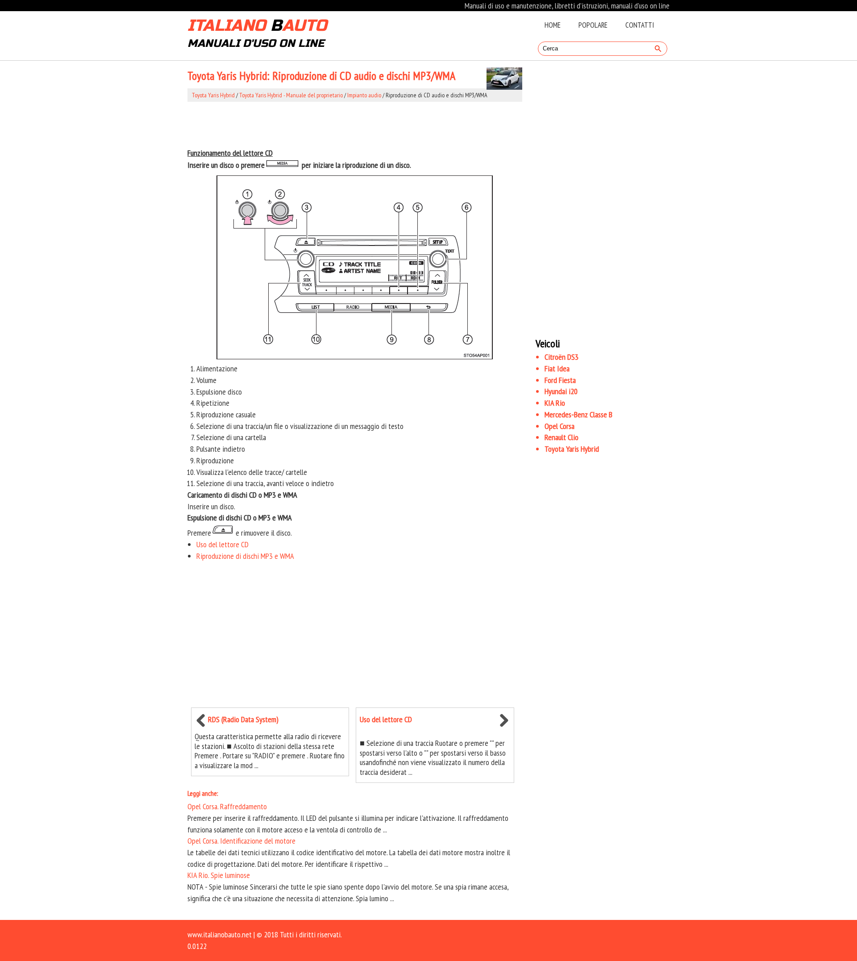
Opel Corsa (559, 426)
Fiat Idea (557, 368)
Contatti (639, 25)
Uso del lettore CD (222, 544)
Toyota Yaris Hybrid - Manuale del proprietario (291, 95)
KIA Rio (555, 403)
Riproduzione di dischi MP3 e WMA (245, 556)
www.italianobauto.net (219, 934)
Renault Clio (561, 437)
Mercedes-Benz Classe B (578, 414)
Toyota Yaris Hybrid (213, 95)
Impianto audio (364, 95)
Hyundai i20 (561, 391)
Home (553, 25)
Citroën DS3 (561, 357)
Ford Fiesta (560, 380)
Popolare (592, 25)
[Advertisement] (354, 124)
